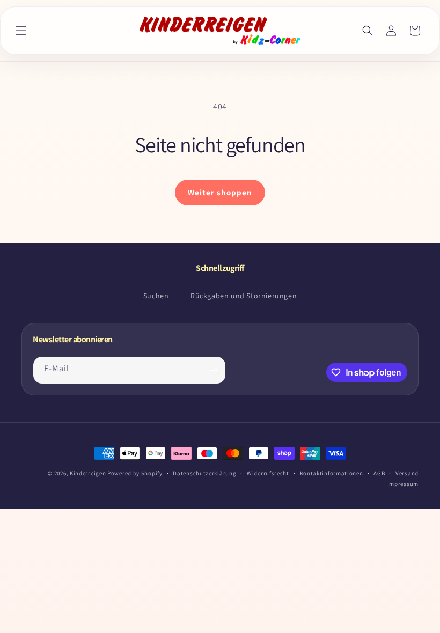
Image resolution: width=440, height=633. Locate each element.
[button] (21, 30)
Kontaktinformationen (331, 473)
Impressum (403, 484)
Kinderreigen (88, 473)
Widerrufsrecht (268, 473)
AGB (379, 473)
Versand (407, 473)
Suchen (156, 295)
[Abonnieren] (213, 370)
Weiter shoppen (220, 192)
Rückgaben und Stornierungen (243, 295)
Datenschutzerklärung (204, 473)
